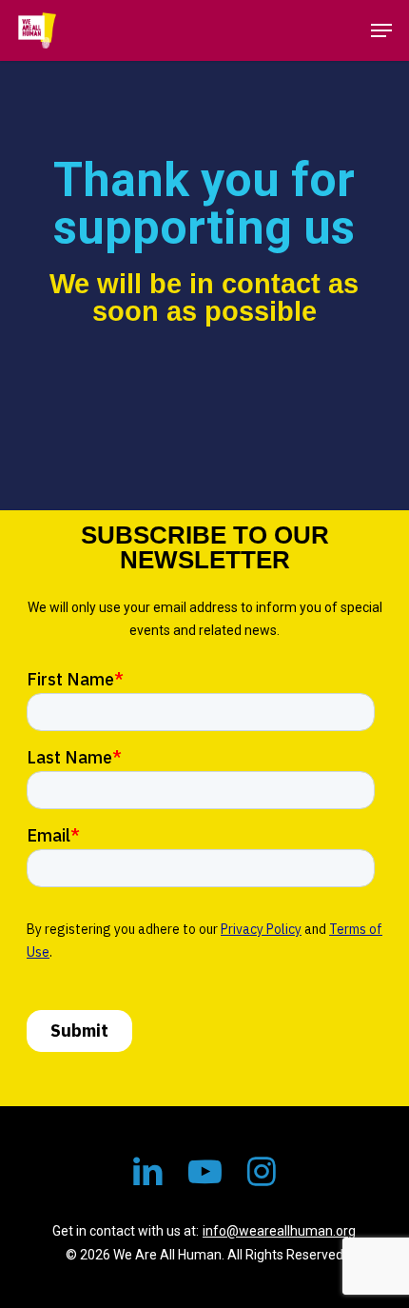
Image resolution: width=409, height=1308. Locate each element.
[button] (381, 30)
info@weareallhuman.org (279, 1231)
